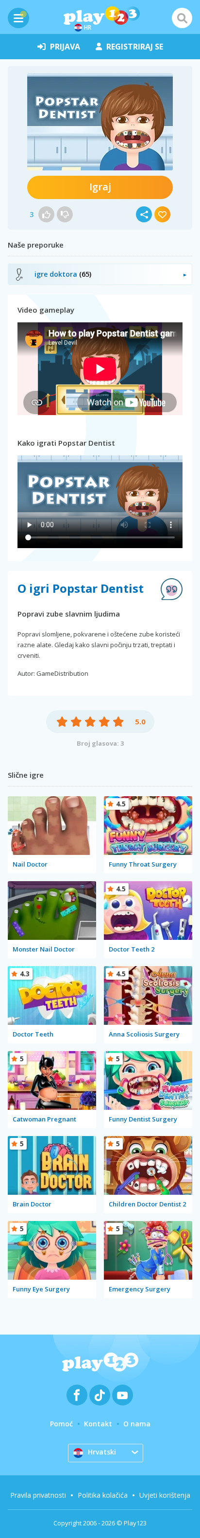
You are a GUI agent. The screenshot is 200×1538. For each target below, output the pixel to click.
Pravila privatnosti (38, 1495)
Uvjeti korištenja (164, 1495)
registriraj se (134, 46)
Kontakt (98, 1423)
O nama (136, 1423)
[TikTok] (99, 1395)
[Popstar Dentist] (100, 121)
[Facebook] (77, 1395)
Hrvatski (102, 1451)
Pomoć (61, 1423)
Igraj (100, 186)
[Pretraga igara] (182, 18)
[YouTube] (122, 1395)
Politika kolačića (103, 1495)
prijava (65, 46)
